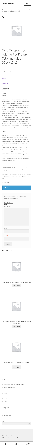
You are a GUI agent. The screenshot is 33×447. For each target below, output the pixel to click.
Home (5, 10)
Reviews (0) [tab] (5, 83)
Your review (7, 206)
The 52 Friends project (9, 387)
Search (3, 421)
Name (6, 228)
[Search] (29, 423)
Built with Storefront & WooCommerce (12, 438)
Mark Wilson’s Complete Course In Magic (14, 384)
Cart (25, 443)
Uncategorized (11, 10)
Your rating (7, 202)
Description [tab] (5, 78)
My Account (5, 444)
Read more (16, 285)
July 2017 (6, 398)
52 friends (6, 413)
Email (6, 236)
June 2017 (6, 401)
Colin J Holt (8, 3)
